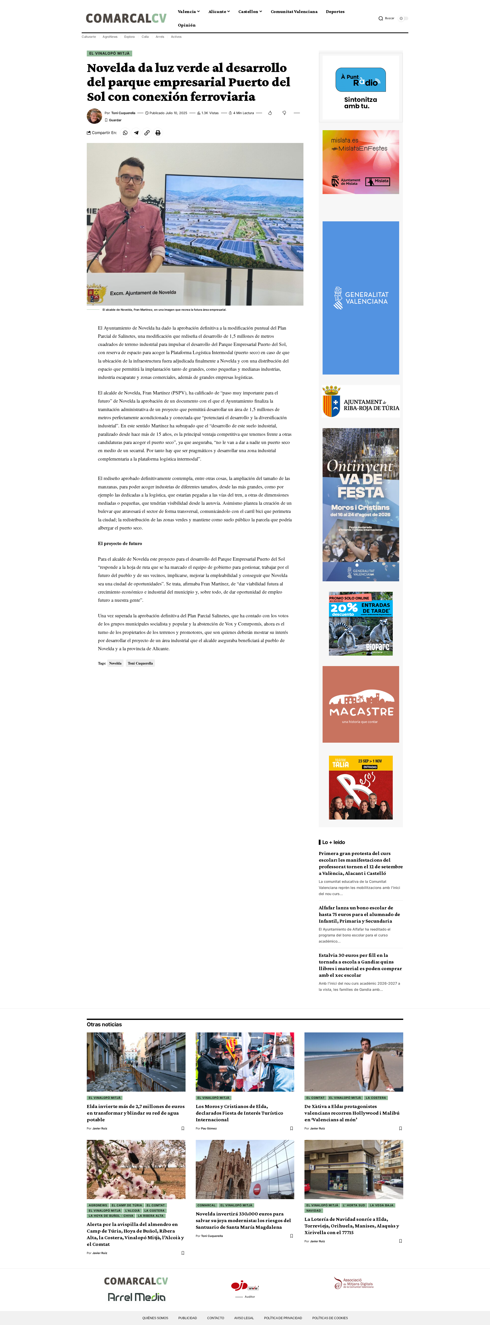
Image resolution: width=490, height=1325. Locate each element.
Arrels (160, 37)
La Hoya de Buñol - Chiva (111, 1216)
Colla (145, 37)
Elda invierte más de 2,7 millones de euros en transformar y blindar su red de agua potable (136, 1113)
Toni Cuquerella (123, 113)
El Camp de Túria (127, 1205)
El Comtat (316, 1098)
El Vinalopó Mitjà (109, 53)
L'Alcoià (132, 1210)
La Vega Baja (382, 1205)
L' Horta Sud (354, 1205)
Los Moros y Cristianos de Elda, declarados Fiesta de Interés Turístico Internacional (239, 1113)
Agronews (98, 1205)
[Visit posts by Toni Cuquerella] (94, 116)
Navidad (314, 1210)
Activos (176, 37)
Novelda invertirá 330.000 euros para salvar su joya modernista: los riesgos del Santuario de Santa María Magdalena (243, 1220)
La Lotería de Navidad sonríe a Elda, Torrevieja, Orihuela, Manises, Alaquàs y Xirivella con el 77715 (351, 1225)
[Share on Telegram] (136, 133)
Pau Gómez (209, 1128)
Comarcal (207, 1205)
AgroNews (110, 37)
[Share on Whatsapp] (125, 133)
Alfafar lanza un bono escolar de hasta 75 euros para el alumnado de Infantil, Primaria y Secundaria (359, 914)
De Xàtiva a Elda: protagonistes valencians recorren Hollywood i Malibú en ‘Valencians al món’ (351, 1113)
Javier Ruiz (99, 1128)
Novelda (115, 663)
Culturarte (89, 37)
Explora (129, 37)
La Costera (376, 1098)
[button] (386, 18)
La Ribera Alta (151, 1216)
